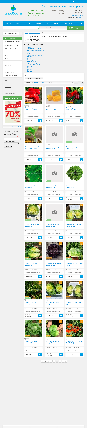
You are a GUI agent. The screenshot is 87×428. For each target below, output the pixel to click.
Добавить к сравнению (33, 116)
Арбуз (29, 53)
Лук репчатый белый (33, 64)
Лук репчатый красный (34, 63)
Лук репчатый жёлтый (33, 52)
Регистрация (81, 1)
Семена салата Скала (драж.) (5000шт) (31, 303)
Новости (29, 23)
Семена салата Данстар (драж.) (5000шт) (32, 186)
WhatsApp (80, 17)
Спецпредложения (32, 60)
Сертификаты (8, 90)
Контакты (79, 23)
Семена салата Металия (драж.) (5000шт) (73, 225)
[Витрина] (79, 82)
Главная (26, 33)
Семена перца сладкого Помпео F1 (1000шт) (32, 108)
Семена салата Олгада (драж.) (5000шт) (31, 264)
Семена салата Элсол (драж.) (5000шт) (52, 342)
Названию (36, 82)
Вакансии (7, 84)
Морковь (29, 69)
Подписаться (8, 146)
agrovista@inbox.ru (77, 15)
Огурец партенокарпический (35, 50)
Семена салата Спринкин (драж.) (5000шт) (73, 303)
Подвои (29, 71)
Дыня (29, 58)
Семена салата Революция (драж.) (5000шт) (53, 264)
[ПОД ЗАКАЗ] (40, 120)
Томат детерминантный (34, 48)
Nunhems (27, 106)
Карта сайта (68, 23)
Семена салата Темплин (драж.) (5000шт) (32, 342)
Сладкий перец (31, 61)
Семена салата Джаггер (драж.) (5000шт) (52, 186)
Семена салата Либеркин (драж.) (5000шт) (32, 225)
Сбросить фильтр (37, 78)
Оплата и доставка (52, 23)
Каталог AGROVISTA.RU (34, 33)
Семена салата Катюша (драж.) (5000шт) (73, 186)
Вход (76, 1)
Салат (29, 47)
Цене (43, 82)
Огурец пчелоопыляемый (34, 67)
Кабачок (29, 66)
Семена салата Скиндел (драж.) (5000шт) (53, 303)
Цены (6, 80)
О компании (19, 23)
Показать (28, 78)
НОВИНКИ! (8, 23)
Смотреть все (15, 126)
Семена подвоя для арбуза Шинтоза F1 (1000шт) (33, 147)
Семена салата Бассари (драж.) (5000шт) (53, 147)
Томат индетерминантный (34, 55)
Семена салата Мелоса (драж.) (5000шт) (52, 225)
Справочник (8, 87)
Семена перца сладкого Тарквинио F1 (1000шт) (73, 108)
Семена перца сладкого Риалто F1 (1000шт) (52, 108)
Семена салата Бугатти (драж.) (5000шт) (73, 147)
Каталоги (38, 23)
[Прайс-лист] (82, 82)
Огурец (29, 56)
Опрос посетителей (10, 93)
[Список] (76, 82)
